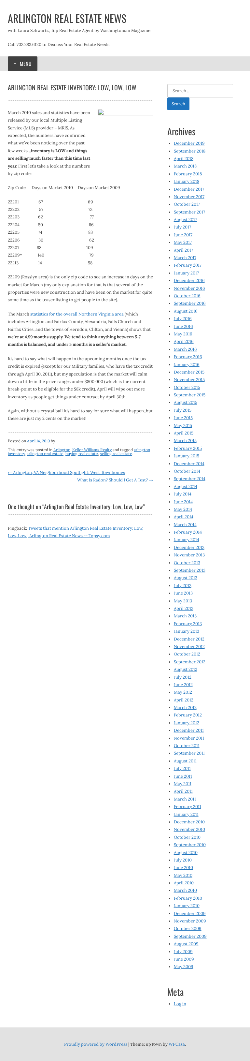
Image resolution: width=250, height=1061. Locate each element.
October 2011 (187, 745)
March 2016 (185, 349)
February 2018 (188, 174)
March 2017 (185, 257)
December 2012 (189, 639)
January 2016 (187, 364)
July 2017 (182, 227)
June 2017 (183, 235)
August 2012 (185, 669)
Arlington (61, 449)
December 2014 (189, 463)
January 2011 (186, 814)
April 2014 (183, 517)
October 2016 (187, 296)
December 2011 (189, 730)
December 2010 (189, 822)
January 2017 (186, 273)
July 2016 (183, 318)
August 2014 (185, 486)
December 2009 (190, 913)
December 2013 (189, 547)
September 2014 (189, 478)
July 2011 (182, 768)
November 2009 (190, 921)
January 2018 (186, 181)
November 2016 (189, 288)
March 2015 (185, 440)
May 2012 (183, 692)
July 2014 (182, 494)
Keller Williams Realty (92, 449)
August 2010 (186, 852)
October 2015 (187, 387)
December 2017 (189, 189)
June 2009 (184, 959)
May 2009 (183, 966)
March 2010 (185, 890)
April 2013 (183, 608)
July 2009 (183, 951)
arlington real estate (45, 453)
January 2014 (186, 539)
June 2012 (183, 684)
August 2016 (186, 311)
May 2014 (183, 509)
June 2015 (183, 417)
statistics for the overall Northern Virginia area (77, 314)
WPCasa (177, 1044)
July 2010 (183, 860)
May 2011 (182, 784)
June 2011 (183, 776)
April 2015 (183, 433)
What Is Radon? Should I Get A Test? (115, 480)
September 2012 (189, 662)
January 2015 (186, 456)
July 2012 (182, 677)
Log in (180, 1004)
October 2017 (187, 204)
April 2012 (183, 700)
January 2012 (186, 723)
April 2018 (183, 158)
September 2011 (189, 753)
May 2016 (183, 334)
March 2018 (185, 166)
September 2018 (189, 151)
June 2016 (183, 326)
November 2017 (189, 196)
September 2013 (189, 570)
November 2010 (189, 829)
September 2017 (189, 212)
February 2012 (188, 715)
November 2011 (189, 738)
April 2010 (184, 883)
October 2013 (187, 563)
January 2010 (187, 905)
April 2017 (183, 250)
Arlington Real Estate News (67, 18)
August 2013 (185, 578)
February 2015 (188, 448)
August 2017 (185, 219)
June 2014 (183, 502)
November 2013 (189, 555)
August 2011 (185, 761)
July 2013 (182, 585)
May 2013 (183, 601)
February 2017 (187, 265)
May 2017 (183, 242)
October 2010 (187, 837)
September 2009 (190, 936)
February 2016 (188, 357)
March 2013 (185, 616)
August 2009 (186, 944)
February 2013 (188, 623)
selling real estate (116, 453)
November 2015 (189, 379)
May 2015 (183, 425)
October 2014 (187, 471)
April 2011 (183, 791)
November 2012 (189, 646)
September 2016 (190, 303)
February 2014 (188, 532)
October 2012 (187, 654)
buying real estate (81, 453)
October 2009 (187, 928)
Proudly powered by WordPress (95, 1044)
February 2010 (188, 898)
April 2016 (184, 341)
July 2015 (182, 410)
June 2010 (183, 867)
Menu (25, 63)
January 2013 (186, 631)
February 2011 (187, 806)
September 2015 (189, 395)
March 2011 (185, 799)
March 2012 (185, 707)
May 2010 (183, 875)
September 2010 (190, 844)
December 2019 (189, 143)
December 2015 (189, 372)
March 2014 (185, 524)
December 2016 (189, 280)
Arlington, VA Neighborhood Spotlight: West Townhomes (66, 472)
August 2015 (185, 402)
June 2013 (183, 593)
